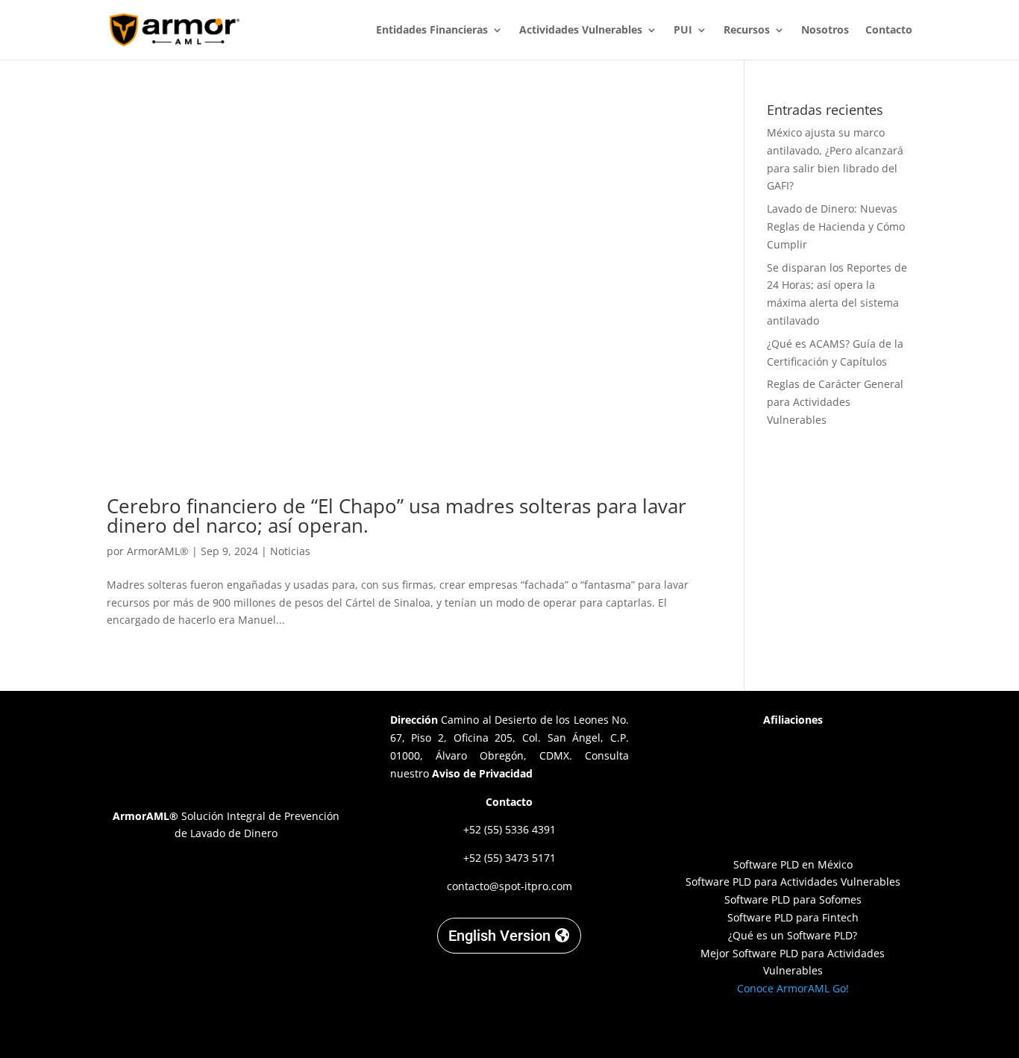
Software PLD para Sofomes (793, 899)
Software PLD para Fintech (793, 917)
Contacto (888, 31)
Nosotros (825, 31)
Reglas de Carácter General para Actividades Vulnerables (835, 402)
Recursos (747, 31)
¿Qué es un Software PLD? (792, 935)
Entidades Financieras (432, 31)
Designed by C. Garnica (793, 1028)
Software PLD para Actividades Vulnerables (793, 881)
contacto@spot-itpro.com (509, 886)
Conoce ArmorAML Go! (793, 988)
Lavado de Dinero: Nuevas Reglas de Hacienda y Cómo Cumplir (836, 226)
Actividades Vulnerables (580, 31)
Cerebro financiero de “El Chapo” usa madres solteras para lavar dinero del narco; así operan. (396, 515)
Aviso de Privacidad (482, 773)
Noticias (290, 551)
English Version (499, 936)
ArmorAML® (158, 551)
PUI (683, 31)
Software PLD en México (793, 864)
